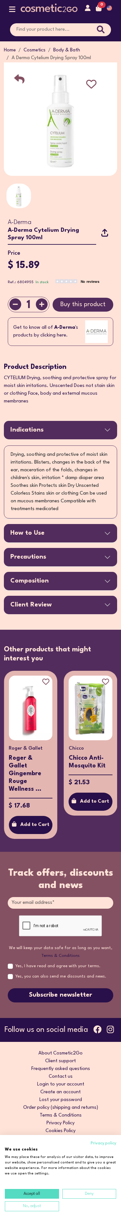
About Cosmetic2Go (60, 1053)
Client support (60, 1061)
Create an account (60, 1092)
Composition (29, 581)
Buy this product (83, 304)
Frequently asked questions (60, 1068)
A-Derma (19, 222)
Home (10, 50)
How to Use (27, 533)
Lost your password (60, 1099)
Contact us (61, 1076)
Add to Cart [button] (73, 801)
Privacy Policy (60, 1123)
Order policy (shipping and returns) (60, 1107)
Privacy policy (103, 1143)
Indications (27, 430)
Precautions (28, 557)
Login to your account (60, 1084)
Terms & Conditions (60, 956)
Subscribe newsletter (60, 995)
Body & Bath (66, 50)
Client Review (31, 605)
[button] (12, 10)
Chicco (55, 748)
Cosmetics (34, 50)
